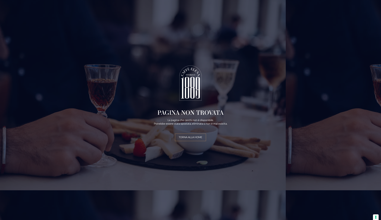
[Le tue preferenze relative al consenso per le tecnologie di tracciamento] (376, 217)
